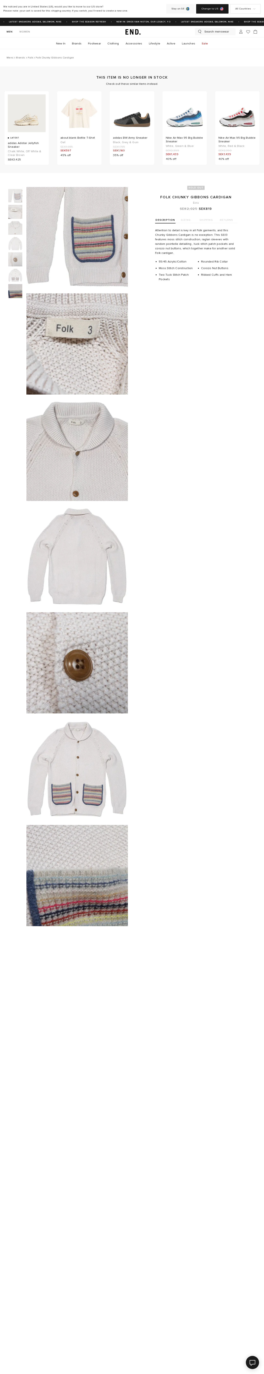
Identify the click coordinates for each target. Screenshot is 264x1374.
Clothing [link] (113, 43)
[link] (132, 31)
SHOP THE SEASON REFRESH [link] (82, 22)
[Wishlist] (248, 32)
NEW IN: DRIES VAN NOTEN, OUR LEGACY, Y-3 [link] (137, 22)
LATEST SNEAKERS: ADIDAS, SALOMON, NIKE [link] (28, 22)
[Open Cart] (255, 32)
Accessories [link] (134, 43)
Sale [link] (205, 43)
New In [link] (61, 43)
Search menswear (216, 31)
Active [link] (171, 43)
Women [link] (24, 31)
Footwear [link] (94, 43)
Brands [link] (76, 43)
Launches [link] (188, 43)
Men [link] (10, 31)
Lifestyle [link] (154, 43)
